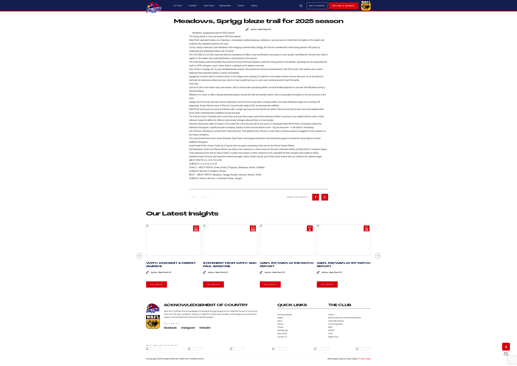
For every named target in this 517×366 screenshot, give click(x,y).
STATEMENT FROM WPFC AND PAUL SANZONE (230, 264)
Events (241, 6)
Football (192, 6)
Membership (282, 330)
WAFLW (331, 330)
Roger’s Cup (333, 336)
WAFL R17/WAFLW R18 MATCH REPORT (286, 264)
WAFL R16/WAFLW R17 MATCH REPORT (343, 264)
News (279, 321)
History (254, 6)
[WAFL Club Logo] (153, 7)
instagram (188, 327)
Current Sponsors (335, 324)
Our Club (177, 6)
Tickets (280, 327)
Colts (330, 333)
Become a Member (343, 6)
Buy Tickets (317, 6)
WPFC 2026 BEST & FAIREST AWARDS (171, 264)
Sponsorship (225, 6)
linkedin (204, 327)
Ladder (280, 317)
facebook (170, 327)
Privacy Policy (365, 358)
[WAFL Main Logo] (366, 5)
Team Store (208, 6)
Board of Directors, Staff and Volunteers (344, 317)
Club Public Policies (336, 321)
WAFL (330, 327)
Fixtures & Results (284, 314)
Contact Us (282, 336)
